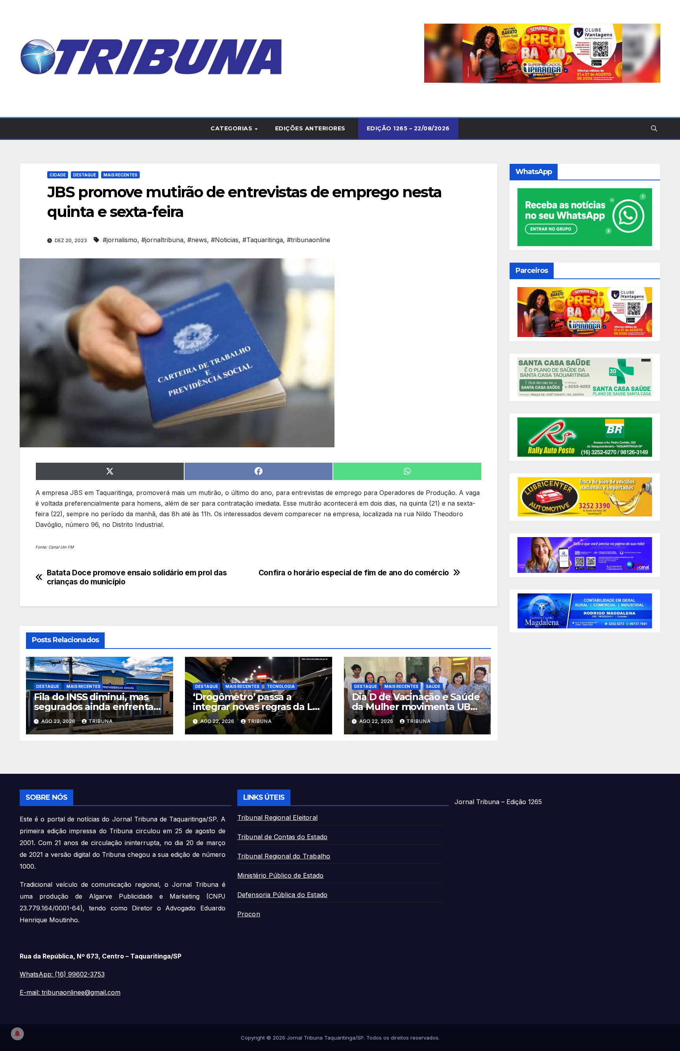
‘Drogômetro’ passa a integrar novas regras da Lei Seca (256, 706)
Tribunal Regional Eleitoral (277, 817)
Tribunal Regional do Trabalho (284, 856)
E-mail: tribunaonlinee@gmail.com (70, 992)
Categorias (232, 128)
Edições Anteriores (310, 128)
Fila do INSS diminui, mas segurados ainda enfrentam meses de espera (98, 706)
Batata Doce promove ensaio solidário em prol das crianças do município (137, 577)
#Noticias (224, 240)
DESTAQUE (84, 174)
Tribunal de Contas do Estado (282, 837)
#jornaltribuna (162, 240)
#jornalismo (120, 240)
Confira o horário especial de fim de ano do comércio (354, 572)
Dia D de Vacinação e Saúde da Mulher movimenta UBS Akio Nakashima (416, 706)
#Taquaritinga (262, 240)
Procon (248, 914)
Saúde (433, 686)
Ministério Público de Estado (280, 875)
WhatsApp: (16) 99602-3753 (62, 974)
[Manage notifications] (17, 1033)
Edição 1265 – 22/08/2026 (408, 128)
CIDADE (58, 174)
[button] (542, 53)
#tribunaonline (308, 240)
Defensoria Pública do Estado (282, 895)
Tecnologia (281, 686)
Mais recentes (120, 174)
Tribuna (101, 721)
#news (197, 240)
